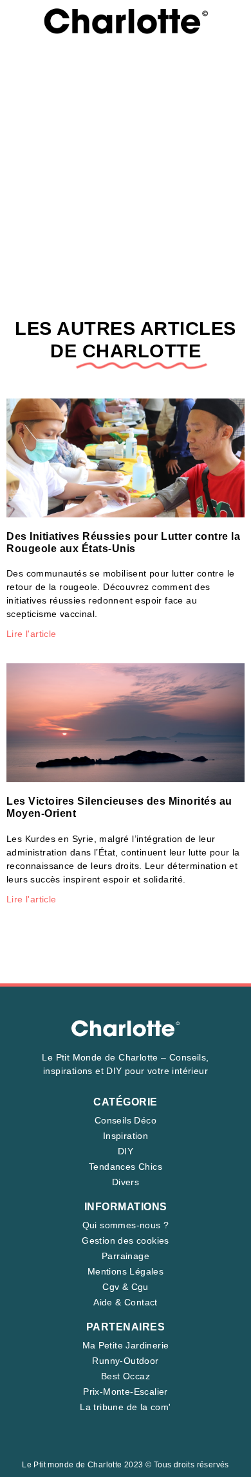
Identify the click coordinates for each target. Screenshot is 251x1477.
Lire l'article (31, 634)
